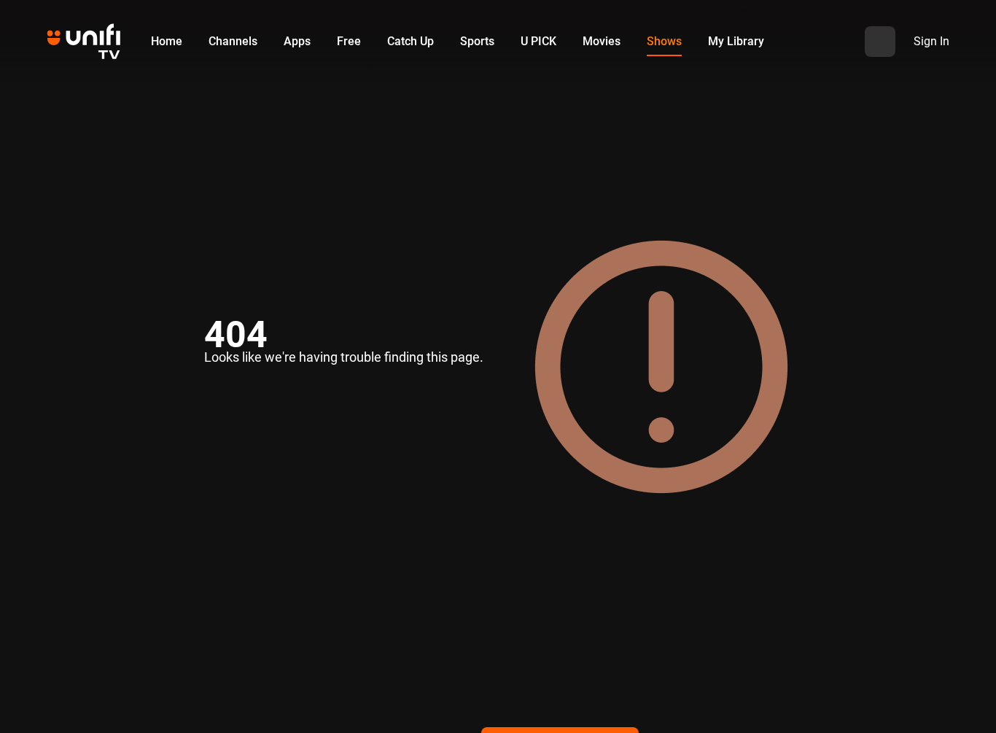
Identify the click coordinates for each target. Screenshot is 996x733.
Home (166, 41)
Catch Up (410, 41)
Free (349, 41)
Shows (664, 41)
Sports (477, 41)
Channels (233, 41)
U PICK (538, 41)
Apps (297, 41)
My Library (736, 41)
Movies (601, 41)
